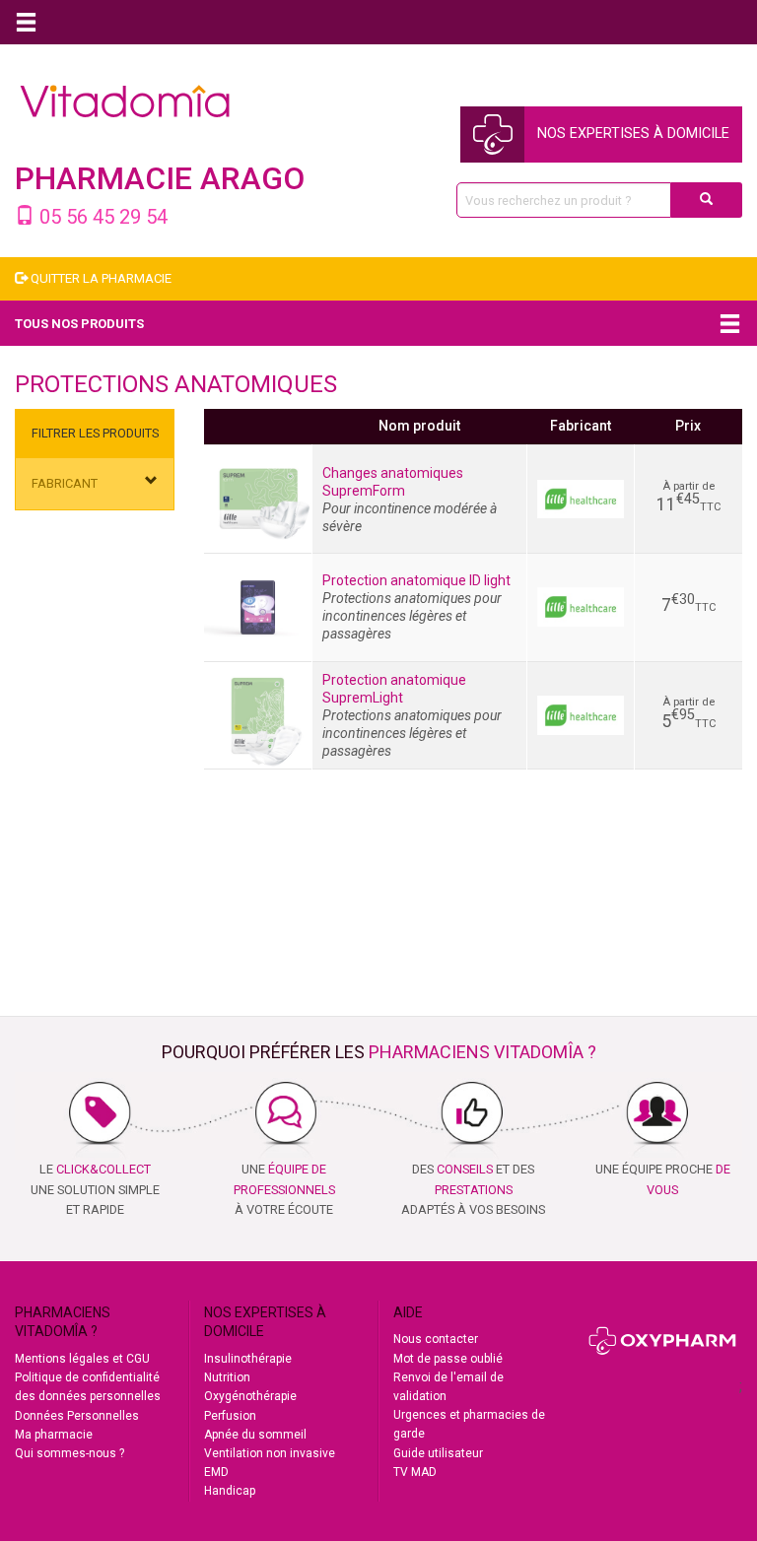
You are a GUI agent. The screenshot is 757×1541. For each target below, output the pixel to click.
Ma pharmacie (54, 1434)
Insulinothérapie (248, 1359)
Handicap (229, 1491)
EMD (216, 1472)
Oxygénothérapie (250, 1396)
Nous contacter (435, 1339)
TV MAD (415, 1472)
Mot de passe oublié (448, 1359)
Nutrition (227, 1377)
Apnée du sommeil (255, 1434)
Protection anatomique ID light (416, 580)
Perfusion (230, 1416)
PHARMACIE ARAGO (160, 178)
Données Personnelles (77, 1416)
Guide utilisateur (438, 1453)
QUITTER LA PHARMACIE (100, 278)
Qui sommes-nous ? (69, 1453)
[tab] (94, 484)
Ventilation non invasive (269, 1453)
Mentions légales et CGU (82, 1359)
